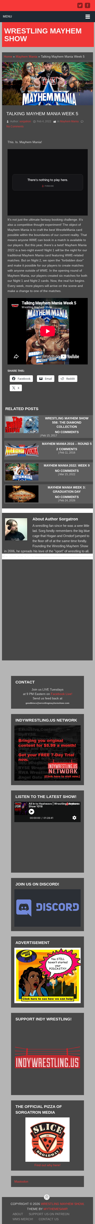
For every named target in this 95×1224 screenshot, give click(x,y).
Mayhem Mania (26, 56)
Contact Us (49, 1219)
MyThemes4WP (55, 1209)
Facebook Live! (61, 694)
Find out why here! (47, 1165)
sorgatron (25, 121)
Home (8, 56)
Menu (7, 16)
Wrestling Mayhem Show (43, 35)
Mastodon (21, 1181)
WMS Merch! (23, 1219)
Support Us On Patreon (49, 1214)
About (18, 1214)
